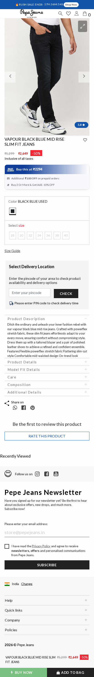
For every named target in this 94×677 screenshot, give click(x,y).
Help (9, 600)
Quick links (13, 610)
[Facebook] (46, 474)
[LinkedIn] (37, 474)
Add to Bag (72, 672)
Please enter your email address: (26, 524)
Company (12, 620)
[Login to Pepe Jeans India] (76, 13)
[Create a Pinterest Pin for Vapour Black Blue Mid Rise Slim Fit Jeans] (32, 408)
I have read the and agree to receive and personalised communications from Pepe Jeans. (48, 550)
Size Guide (12, 251)
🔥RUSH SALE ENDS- (29, 4)
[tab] (47, 318)
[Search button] (60, 13)
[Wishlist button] (68, 13)
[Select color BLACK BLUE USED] (12, 211)
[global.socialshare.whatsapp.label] (15, 408)
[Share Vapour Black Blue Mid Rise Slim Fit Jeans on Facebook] (24, 408)
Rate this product (47, 436)
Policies (11, 630)
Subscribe (47, 565)
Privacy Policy (41, 546)
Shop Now (71, 4)
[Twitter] (56, 474)
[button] (11, 77)
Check (66, 293)
